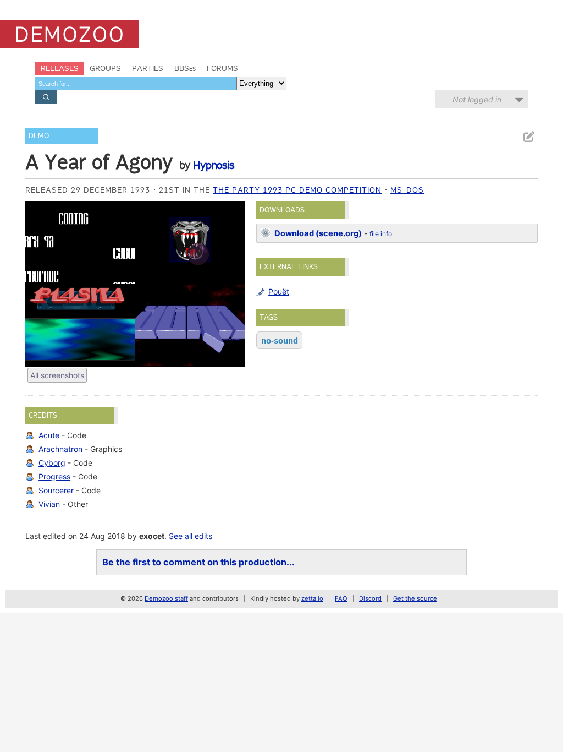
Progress (54, 476)
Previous (39, 284)
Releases (60, 68)
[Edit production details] (528, 137)
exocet (151, 536)
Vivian (49, 504)
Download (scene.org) (318, 233)
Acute (48, 435)
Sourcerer (56, 490)
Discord (370, 598)
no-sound (279, 340)
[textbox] (135, 83)
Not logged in (476, 99)
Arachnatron (60, 449)
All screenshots (57, 375)
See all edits (190, 536)
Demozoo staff (166, 598)
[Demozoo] (69, 34)
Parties (147, 68)
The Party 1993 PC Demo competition (297, 190)
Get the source (415, 598)
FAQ (341, 598)
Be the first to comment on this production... (198, 562)
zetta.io (312, 598)
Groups (105, 68)
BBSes (185, 68)
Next (231, 284)
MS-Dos (407, 190)
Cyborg (51, 462)
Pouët (278, 291)
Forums (222, 68)
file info (380, 234)
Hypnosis (213, 165)
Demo (39, 135)
